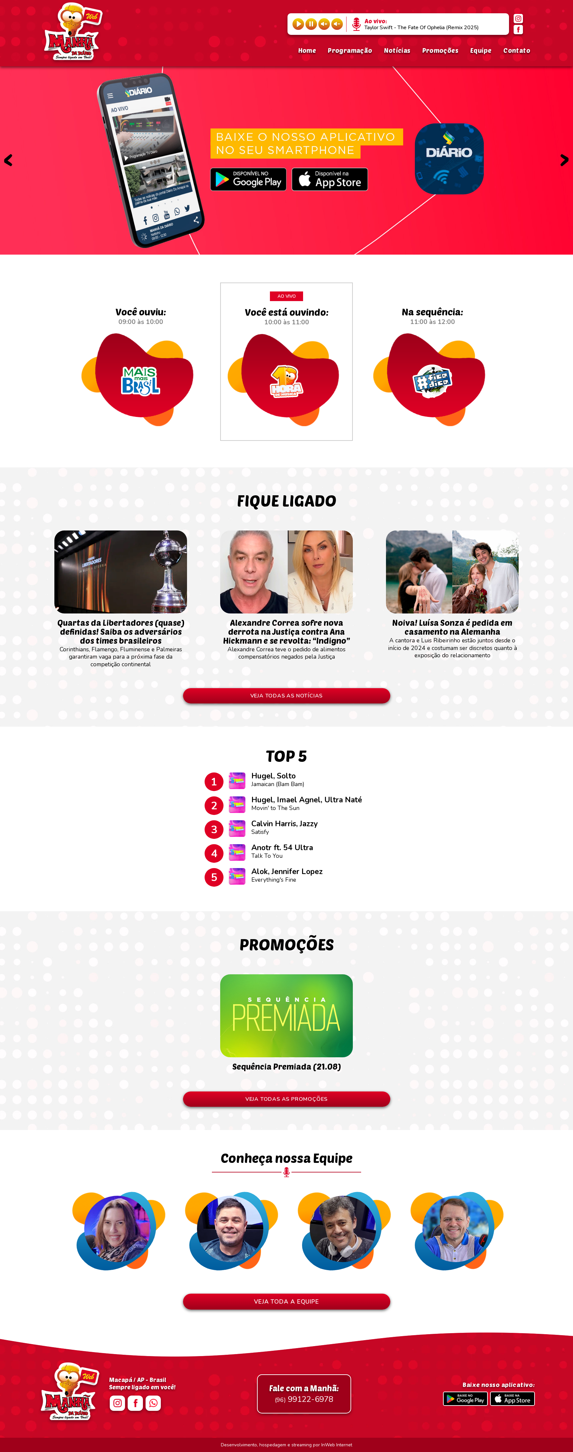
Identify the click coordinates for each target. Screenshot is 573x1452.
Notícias (397, 50)
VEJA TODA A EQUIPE (286, 1302)
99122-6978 (304, 1394)
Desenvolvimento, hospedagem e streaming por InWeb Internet (286, 1445)
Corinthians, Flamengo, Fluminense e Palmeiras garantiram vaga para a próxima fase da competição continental (120, 642)
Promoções (440, 50)
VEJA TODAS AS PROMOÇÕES (286, 1099)
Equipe (480, 50)
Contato (516, 50)
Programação (350, 50)
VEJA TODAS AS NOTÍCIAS (286, 695)
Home (307, 50)
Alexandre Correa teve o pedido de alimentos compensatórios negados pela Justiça (286, 639)
